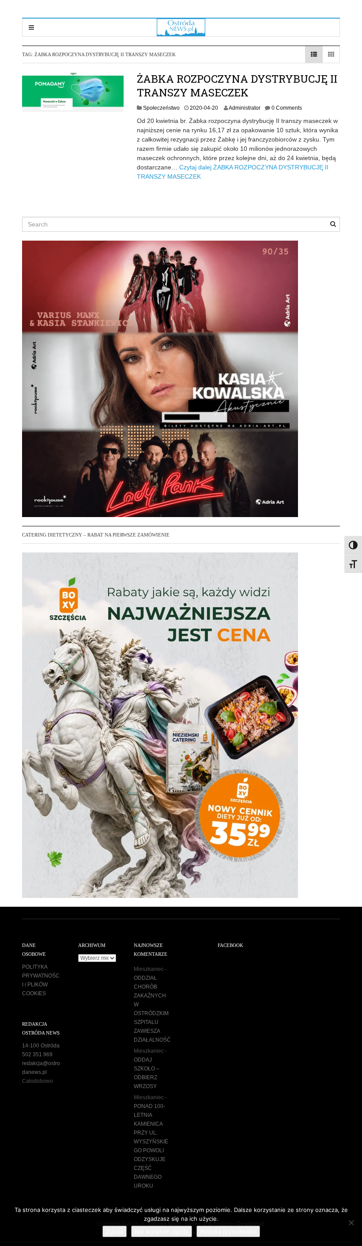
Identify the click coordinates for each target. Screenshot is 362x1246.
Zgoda (114, 1231)
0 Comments (287, 108)
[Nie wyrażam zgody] (351, 1222)
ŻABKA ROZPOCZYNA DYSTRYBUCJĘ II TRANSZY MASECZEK (237, 86)
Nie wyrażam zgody (162, 1231)
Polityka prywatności (228, 1231)
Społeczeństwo (161, 108)
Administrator (244, 108)
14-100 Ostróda (41, 1046)
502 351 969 (37, 1054)
